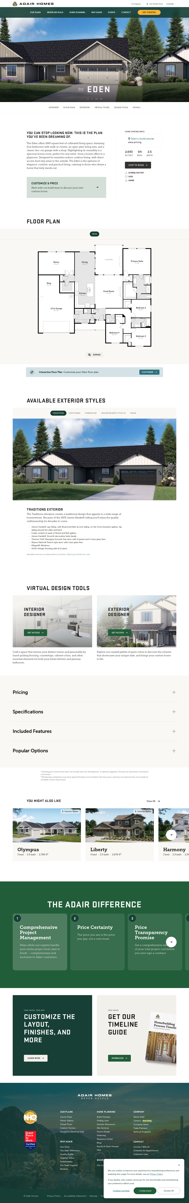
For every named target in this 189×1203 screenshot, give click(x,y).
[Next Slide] (182, 55)
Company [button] (136, 4)
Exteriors (85, 107)
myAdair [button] (170, 4)
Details (136, 107)
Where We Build (55, 12)
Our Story (65, 1147)
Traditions (58, 413)
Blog (99, 1143)
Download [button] (118, 1058)
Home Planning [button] (77, 12)
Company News (141, 1124)
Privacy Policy (53, 1196)
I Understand (145, 1190)
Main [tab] (94, 234)
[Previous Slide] (6, 55)
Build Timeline (103, 1117)
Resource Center (105, 1139)
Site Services (103, 1128)
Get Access (34, 633)
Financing (101, 1135)
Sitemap (93, 1196)
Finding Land (103, 1121)
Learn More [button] (34, 1058)
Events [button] (111, 12)
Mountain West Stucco (113, 413)
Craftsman (74, 413)
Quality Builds (66, 1154)
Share (131, 180)
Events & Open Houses (108, 1146)
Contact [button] (126, 12)
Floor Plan (69, 107)
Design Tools (121, 107)
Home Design (103, 1132)
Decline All (169, 1190)
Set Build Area (156, 4)
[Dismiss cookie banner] (179, 1165)
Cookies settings (121, 1190)
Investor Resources (106, 1124)
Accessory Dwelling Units (72, 1132)
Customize (147, 372)
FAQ (99, 1150)
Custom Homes (67, 1128)
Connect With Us (141, 1147)
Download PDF (136, 173)
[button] (97, 187)
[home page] (33, 4)
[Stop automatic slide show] (3, 19)
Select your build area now (78, 554)
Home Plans (66, 1117)
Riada (133, 413)
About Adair (139, 1117)
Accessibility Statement (75, 1196)
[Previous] (17, 835)
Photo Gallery (67, 1121)
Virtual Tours (102, 107)
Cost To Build (136, 165)
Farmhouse (91, 413)
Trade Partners (140, 1128)
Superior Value (67, 1158)
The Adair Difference (70, 1150)
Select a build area (141, 138)
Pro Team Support (69, 1165)
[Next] (171, 942)
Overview (54, 107)
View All (151, 801)
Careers (137, 1121)
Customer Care (140, 1154)
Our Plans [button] (35, 12)
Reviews (64, 1169)
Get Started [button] (149, 12)
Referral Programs (142, 1132)
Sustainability (66, 1162)
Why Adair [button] (96, 12)
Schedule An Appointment (145, 1150)
